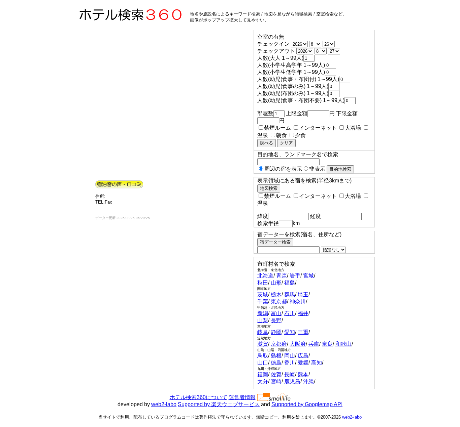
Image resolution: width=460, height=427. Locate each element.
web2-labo (163, 404)
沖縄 (308, 381)
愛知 (289, 332)
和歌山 (343, 344)
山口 (262, 363)
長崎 (289, 374)
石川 (289, 313)
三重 (303, 332)
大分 (262, 381)
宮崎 (276, 381)
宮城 (308, 276)
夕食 (300, 135)
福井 (303, 313)
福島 (289, 283)
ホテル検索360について (198, 397)
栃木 (276, 294)
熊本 (303, 374)
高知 (316, 363)
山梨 (262, 320)
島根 (276, 355)
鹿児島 (292, 381)
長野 (276, 320)
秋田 (262, 283)
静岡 (276, 332)
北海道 (265, 276)
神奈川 (298, 301)
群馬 (289, 294)
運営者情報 (242, 397)
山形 (276, 283)
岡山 (289, 355)
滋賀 (262, 344)
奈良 (327, 344)
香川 (289, 363)
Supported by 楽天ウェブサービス (219, 404)
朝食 (281, 135)
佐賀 (276, 374)
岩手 (295, 276)
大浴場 (353, 128)
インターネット (318, 128)
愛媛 (303, 363)
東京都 (279, 301)
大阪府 (298, 344)
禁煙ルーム (277, 128)
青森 (281, 276)
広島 (303, 355)
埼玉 (303, 294)
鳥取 (262, 355)
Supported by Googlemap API (306, 404)
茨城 (262, 294)
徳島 (276, 363)
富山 (276, 313)
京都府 (279, 344)
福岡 (262, 374)
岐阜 (262, 332)
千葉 (262, 301)
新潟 (262, 313)
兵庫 (313, 344)
